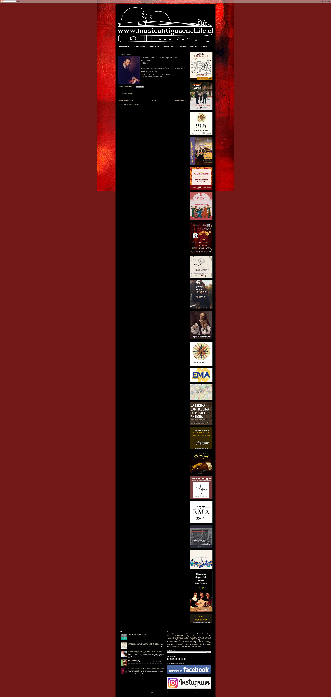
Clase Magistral (207, 633)
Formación (185, 641)
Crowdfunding (193, 638)
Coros (186, 638)
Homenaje (207, 641)
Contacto (204, 46)
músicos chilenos (196, 646)
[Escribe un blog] (138, 87)
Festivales (182, 46)
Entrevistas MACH (169, 46)
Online (174, 644)
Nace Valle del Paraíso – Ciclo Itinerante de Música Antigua (143, 643)
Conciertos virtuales (184, 637)
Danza (173, 640)
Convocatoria (179, 638)
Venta (177, 646)
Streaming (208, 644)
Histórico (201, 641)
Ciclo (200, 633)
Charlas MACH (154, 46)
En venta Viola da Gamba (134, 660)
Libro (184, 643)
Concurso (194, 637)
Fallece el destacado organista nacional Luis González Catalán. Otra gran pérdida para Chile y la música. (145, 652)
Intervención (169, 643)
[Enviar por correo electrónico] (137, 87)
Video (183, 646)
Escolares (209, 640)
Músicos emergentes (201, 643)
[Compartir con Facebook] (142, 87)
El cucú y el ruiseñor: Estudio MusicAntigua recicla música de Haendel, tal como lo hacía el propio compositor (146, 669)
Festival (177, 641)
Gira (195, 641)
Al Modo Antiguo (139, 46)
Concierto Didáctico (194, 635)
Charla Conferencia (178, 633)
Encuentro (194, 640)
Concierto (179, 636)
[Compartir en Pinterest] (143, 87)
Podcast (186, 644)
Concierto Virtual (205, 635)
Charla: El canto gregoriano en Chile (137, 634)
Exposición (171, 641)
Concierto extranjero (172, 637)
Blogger (196, 692)
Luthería (190, 643)
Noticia (168, 644)
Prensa (194, 644)
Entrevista (202, 640)
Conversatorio (170, 638)
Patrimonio (179, 644)
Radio (200, 644)
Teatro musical (172, 646)
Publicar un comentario (127, 93)
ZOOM (188, 646)
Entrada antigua (180, 101)
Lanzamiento (177, 643)
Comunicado (171, 635)
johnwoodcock (179, 692)
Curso (168, 640)
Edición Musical (188, 640)
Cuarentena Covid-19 (204, 638)
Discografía (193, 46)
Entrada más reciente (125, 101)
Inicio (154, 101)
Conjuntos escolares (204, 637)
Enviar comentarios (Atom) (132, 104)
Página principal (124, 46)
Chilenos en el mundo (191, 633)
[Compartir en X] (140, 87)
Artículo (169, 633)
